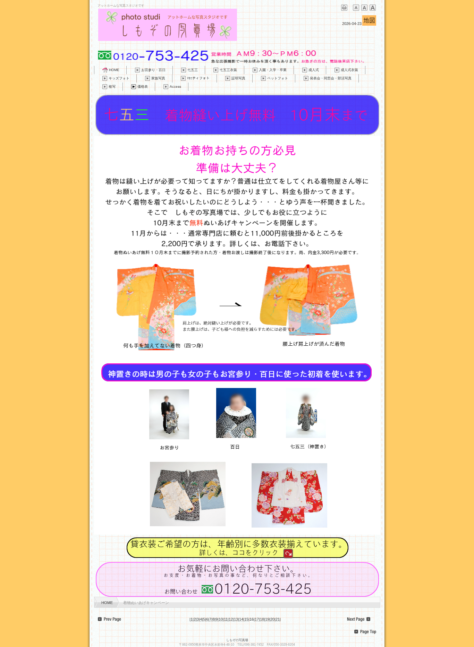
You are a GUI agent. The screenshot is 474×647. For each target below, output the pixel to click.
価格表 (142, 86)
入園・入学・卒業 (273, 70)
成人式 (313, 70)
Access (175, 86)
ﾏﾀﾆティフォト (198, 78)
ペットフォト (277, 78)
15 (246, 619)
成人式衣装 (349, 70)
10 (221, 619)
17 (257, 619)
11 (226, 619)
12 (231, 619)
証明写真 (238, 78)
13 (236, 619)
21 (278, 619)
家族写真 (158, 78)
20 (272, 619)
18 (262, 619)
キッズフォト (119, 78)
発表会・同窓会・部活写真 (331, 78)
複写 (112, 86)
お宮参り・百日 (153, 70)
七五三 (192, 70)
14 (241, 619)
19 (267, 619)
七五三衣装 (228, 70)
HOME (114, 70)
